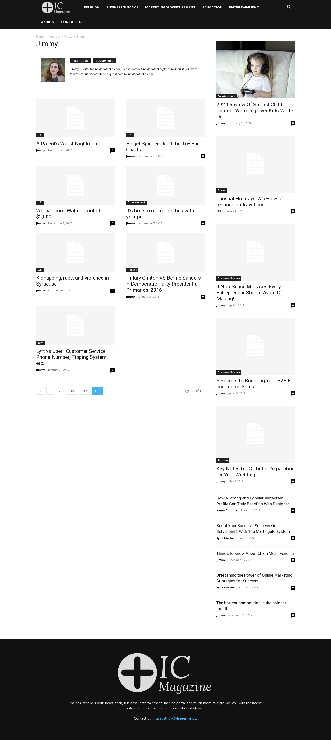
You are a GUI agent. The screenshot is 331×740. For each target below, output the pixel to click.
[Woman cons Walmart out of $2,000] (75, 185)
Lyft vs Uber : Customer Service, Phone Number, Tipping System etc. (71, 357)
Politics (132, 269)
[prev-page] (40, 391)
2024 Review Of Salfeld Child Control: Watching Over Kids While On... (254, 111)
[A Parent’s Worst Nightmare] (75, 118)
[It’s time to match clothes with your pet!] (165, 185)
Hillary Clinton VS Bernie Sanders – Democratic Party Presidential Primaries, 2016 (163, 284)
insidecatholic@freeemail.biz (175, 718)
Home (40, 36)
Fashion (46, 21)
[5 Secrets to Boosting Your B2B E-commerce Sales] (255, 346)
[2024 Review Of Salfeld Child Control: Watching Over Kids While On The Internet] (255, 69)
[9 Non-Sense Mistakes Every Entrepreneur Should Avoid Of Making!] (255, 252)
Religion (92, 7)
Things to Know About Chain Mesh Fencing (255, 553)
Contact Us (72, 21)
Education (212, 7)
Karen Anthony (227, 510)
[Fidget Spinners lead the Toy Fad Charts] (165, 118)
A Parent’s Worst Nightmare (67, 143)
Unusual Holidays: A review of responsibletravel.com (249, 202)
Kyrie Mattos (225, 538)
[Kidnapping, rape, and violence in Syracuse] (75, 252)
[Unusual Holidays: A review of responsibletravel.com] (255, 164)
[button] (289, 7)
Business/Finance (122, 7)
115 (71, 391)
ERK (218, 211)
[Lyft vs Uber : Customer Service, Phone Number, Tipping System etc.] (75, 325)
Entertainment (244, 7)
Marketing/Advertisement (170, 7)
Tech (41, 343)
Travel (221, 190)
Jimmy (40, 150)
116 (84, 391)
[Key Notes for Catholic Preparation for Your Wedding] (255, 434)
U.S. (40, 135)
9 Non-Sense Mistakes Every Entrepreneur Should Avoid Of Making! (249, 293)
